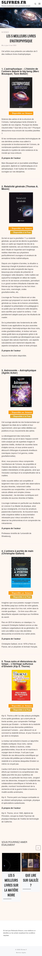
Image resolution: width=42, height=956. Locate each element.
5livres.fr (24, 949)
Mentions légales (21, 952)
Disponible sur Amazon (22, 113)
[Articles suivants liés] (38, 847)
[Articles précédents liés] (33, 847)
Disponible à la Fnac (22, 232)
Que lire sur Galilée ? (30, 880)
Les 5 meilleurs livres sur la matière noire (11, 885)
